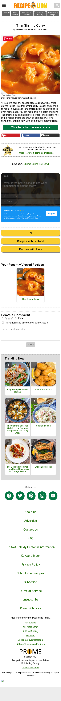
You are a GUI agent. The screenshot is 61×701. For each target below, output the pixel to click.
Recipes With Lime (30, 249)
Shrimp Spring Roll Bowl (36, 164)
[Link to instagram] (42, 495)
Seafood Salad (43, 426)
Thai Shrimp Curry (30, 299)
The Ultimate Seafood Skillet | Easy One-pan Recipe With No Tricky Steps (17, 429)
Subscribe (30, 582)
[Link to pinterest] (31, 495)
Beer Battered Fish (43, 390)
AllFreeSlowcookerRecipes (30, 644)
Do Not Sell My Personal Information (31, 547)
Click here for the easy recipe (30, 127)
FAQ (30, 538)
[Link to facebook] (9, 495)
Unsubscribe (30, 599)
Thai (30, 233)
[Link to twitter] (20, 495)
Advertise (30, 521)
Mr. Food (30, 635)
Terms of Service (30, 591)
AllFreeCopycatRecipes (30, 639)
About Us (30, 512)
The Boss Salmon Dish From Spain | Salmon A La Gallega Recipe (18, 469)
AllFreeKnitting (30, 631)
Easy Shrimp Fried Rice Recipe (18, 391)
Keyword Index (30, 555)
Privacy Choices (30, 608)
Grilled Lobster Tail (43, 467)
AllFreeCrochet (30, 627)
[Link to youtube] (53, 495)
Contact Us (30, 529)
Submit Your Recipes (30, 573)
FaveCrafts (30, 622)
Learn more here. (30, 667)
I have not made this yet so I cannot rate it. (26, 322)
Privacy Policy (30, 564)
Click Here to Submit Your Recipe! (36, 153)
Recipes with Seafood (30, 241)
